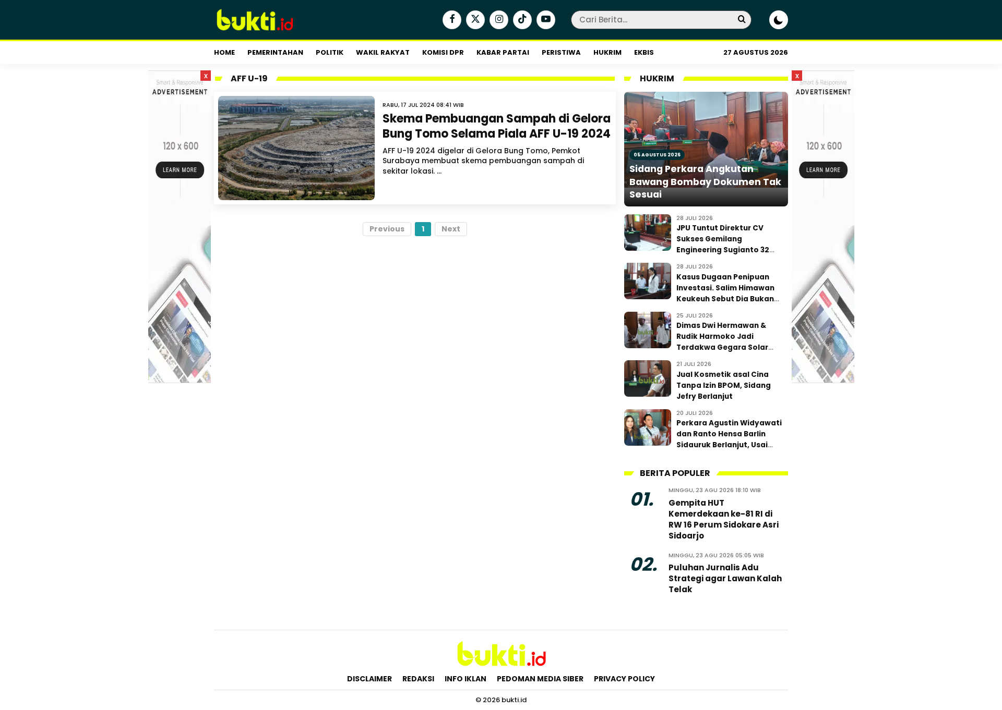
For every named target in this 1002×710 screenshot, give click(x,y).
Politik (329, 52)
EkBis (644, 52)
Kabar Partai (502, 52)
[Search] (741, 19)
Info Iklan (465, 679)
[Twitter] (474, 20)
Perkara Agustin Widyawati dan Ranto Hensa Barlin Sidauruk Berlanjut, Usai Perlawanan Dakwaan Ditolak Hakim (729, 445)
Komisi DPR (443, 52)
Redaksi (418, 679)
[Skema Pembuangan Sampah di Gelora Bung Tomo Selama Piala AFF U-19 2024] (296, 148)
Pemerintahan (275, 52)
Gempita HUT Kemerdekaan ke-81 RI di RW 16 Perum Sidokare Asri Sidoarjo (724, 519)
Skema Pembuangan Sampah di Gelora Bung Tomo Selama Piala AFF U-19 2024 (497, 126)
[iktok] (521, 20)
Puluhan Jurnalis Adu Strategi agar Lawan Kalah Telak (725, 578)
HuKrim (607, 52)
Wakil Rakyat (383, 52)
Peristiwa (561, 52)
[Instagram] (497, 20)
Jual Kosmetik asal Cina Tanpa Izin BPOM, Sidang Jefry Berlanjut (723, 385)
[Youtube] (544, 20)
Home (224, 52)
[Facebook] (450, 20)
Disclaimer (369, 679)
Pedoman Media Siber (540, 679)
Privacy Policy (624, 679)
